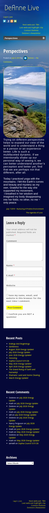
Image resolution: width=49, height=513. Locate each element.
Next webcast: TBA (31, 25)
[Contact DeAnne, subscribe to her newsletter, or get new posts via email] (15, 21)
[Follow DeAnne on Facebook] (8, 21)
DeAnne (31, 58)
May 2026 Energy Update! (20, 363)
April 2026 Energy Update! (20, 366)
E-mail (9, 275)
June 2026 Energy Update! (20, 355)
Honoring (13, 358)
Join (11, 17)
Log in (5, 17)
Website (10, 285)
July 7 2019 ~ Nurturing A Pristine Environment (25, 209)
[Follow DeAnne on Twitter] (4, 21)
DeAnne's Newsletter (31, 33)
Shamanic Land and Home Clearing (24, 375)
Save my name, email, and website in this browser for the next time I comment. (23, 298)
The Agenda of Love (34, 212)
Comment (11, 241)
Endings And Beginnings (19, 343)
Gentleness (14, 346)
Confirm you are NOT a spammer (20, 315)
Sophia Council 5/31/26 (19, 361)
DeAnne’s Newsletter (36, 507)
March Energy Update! (18, 378)
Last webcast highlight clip (31, 27)
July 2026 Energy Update (19, 352)
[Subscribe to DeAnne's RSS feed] (11, 21)
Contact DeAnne (31, 30)
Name (9, 265)
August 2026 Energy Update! (21, 349)
